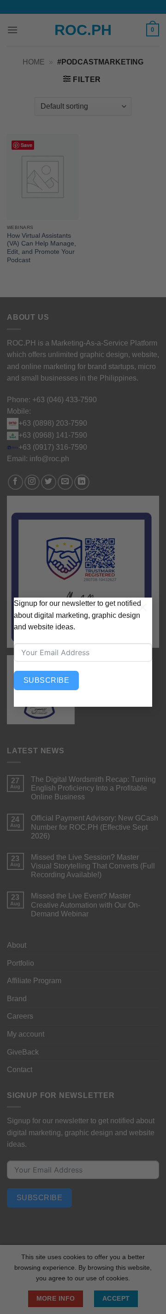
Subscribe (46, 680)
